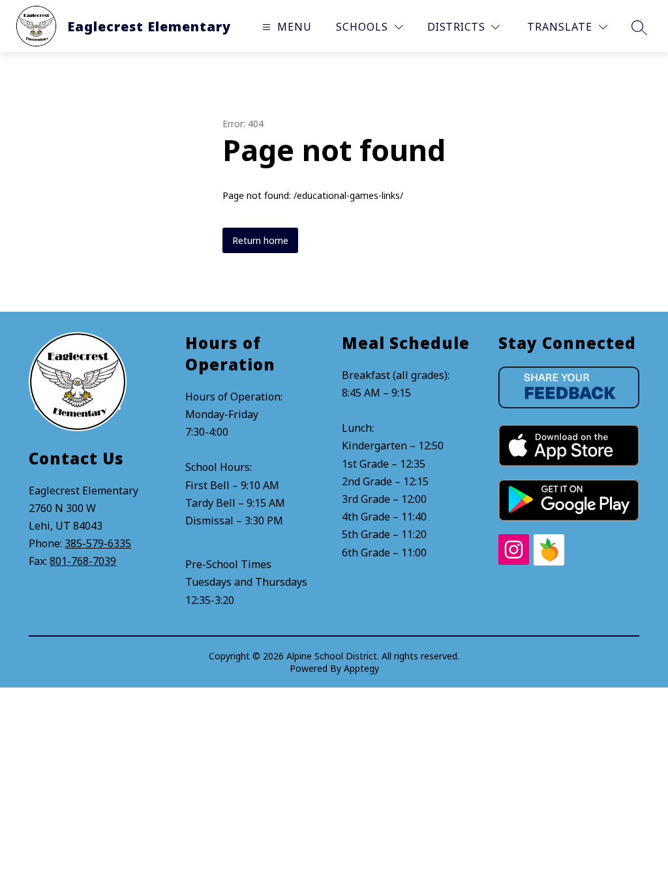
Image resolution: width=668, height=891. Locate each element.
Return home (260, 240)
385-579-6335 (98, 543)
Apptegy (361, 668)
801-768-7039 (83, 561)
